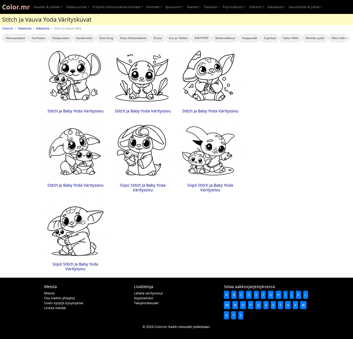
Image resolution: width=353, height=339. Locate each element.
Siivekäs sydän (315, 38)
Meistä (49, 293)
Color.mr (16, 6)
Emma (158, 38)
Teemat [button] (192, 7)
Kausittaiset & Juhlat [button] (304, 7)
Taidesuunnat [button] (76, 7)
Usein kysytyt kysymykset (63, 303)
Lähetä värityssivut (148, 293)
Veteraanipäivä (15, 38)
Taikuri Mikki (290, 38)
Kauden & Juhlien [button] (47, 7)
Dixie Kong (106, 38)
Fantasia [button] (210, 7)
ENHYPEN (201, 38)
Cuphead (270, 38)
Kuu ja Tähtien (178, 38)
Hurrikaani (38, 38)
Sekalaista (24, 28)
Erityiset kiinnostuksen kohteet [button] (117, 7)
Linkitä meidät (55, 308)
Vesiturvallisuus (225, 38)
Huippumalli (249, 38)
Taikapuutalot (60, 38)
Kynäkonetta (84, 38)
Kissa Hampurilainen (133, 38)
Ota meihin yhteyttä (59, 298)
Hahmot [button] (255, 7)
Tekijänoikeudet (146, 303)
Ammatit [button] (153, 7)
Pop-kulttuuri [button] (233, 7)
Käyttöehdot (143, 298)
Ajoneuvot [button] (173, 7)
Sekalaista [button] (275, 7)
